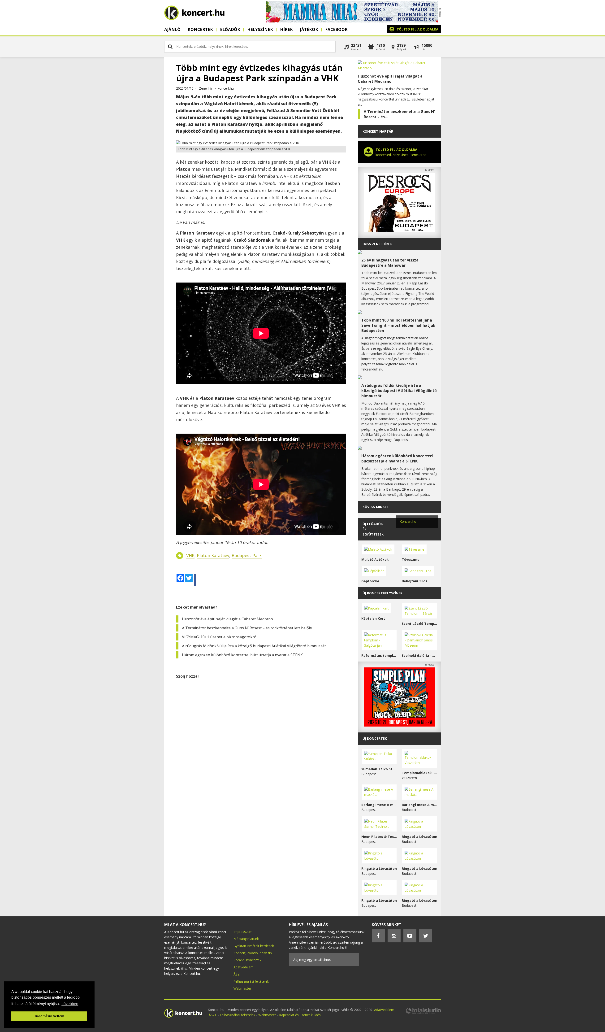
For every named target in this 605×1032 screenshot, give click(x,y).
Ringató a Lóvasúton (419, 836)
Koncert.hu (408, 521)
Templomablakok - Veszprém (419, 773)
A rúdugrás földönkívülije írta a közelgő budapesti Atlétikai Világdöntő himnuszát (254, 646)
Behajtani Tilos (414, 581)
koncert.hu (226, 88)
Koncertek (200, 29)
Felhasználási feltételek (251, 981)
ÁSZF (237, 974)
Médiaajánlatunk (246, 938)
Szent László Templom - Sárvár (419, 623)
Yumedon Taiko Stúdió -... (379, 769)
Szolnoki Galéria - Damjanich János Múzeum (419, 655)
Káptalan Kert (373, 618)
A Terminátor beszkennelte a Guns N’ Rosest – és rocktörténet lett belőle (247, 628)
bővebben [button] (69, 1004)
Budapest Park (247, 555)
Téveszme (410, 559)
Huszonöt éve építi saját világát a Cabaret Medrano (227, 619)
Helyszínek (260, 29)
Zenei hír (205, 88)
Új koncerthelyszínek (382, 593)
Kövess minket (376, 507)
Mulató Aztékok (375, 559)
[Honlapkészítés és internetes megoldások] (423, 1013)
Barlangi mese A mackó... (379, 804)
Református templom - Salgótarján (379, 655)
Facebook (336, 29)
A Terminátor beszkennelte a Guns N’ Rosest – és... (399, 114)
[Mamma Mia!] (352, 21)
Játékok (309, 29)
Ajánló (172, 29)
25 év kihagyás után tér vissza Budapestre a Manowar (390, 262)
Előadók (230, 29)
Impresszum (242, 931)
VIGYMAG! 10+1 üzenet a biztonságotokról (219, 637)
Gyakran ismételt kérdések (253, 946)
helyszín (266, 953)
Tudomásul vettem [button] (49, 1016)
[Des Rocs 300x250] (399, 230)
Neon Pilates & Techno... (379, 836)
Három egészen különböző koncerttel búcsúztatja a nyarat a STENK (242, 655)
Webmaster (242, 988)
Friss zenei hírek (377, 244)
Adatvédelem (243, 967)
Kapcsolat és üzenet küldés (300, 1015)
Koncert (239, 953)
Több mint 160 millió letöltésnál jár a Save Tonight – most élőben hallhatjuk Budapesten (398, 325)
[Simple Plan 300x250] (399, 725)
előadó (252, 953)
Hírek (286, 29)
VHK (190, 555)
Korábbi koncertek (247, 960)
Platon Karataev (213, 555)
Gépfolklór (370, 581)
